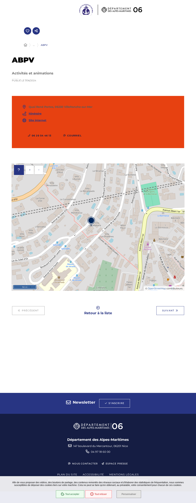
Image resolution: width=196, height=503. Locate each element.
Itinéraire (35, 113)
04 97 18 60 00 (100, 452)
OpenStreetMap (157, 288)
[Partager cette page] (36, 31)
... (34, 45)
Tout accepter (72, 494)
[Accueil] (25, 45)
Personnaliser (129, 494)
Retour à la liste (98, 313)
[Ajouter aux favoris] (27, 31)
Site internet (37, 120)
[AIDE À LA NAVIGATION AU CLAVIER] (19, 170)
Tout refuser (101, 494)
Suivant (168, 310)
